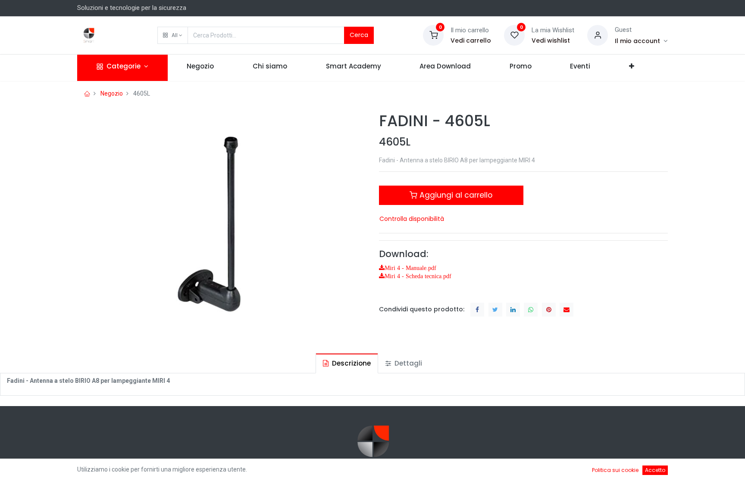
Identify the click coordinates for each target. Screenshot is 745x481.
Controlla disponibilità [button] (411, 218)
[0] (433, 35)
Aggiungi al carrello (454, 195)
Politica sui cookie (615, 470)
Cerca (359, 35)
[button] (172, 35)
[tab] (347, 363)
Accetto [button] (655, 470)
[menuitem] (201, 68)
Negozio (111, 93)
